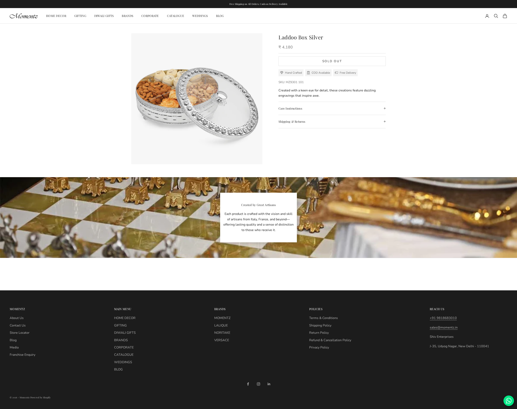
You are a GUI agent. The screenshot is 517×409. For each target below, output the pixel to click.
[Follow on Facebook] (248, 384)
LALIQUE (221, 325)
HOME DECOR (56, 16)
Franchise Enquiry (22, 355)
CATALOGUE (175, 16)
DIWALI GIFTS (104, 16)
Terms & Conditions (323, 318)
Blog (13, 340)
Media (14, 347)
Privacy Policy (319, 347)
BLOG (220, 16)
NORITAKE (222, 333)
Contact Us (18, 325)
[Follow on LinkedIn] (269, 384)
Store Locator (19, 333)
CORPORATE (150, 16)
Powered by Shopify (40, 397)
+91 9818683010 (443, 318)
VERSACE (221, 340)
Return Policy (319, 333)
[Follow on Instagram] (258, 384)
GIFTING (80, 16)
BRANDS (127, 16)
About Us (17, 318)
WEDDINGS (200, 16)
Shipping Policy (320, 325)
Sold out (332, 61)
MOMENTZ (222, 318)
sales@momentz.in (444, 327)
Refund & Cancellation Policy (330, 340)
